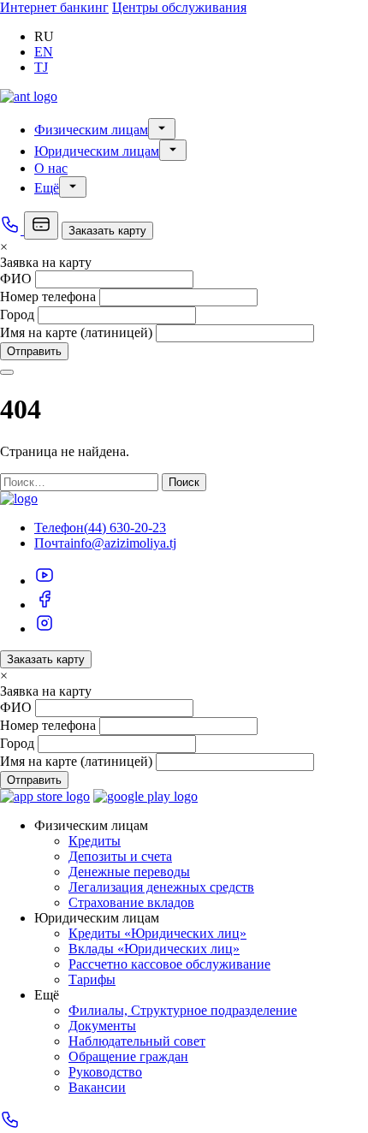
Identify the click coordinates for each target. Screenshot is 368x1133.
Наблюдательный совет (136, 1041)
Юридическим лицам (96, 151)
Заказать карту (107, 230)
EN (43, 51)
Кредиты (94, 840)
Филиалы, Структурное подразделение (182, 1010)
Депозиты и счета (120, 856)
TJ (41, 67)
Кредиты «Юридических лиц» (157, 933)
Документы (102, 1025)
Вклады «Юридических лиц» (154, 948)
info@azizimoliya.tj (123, 543)
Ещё (46, 188)
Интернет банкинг (54, 7)
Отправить (34, 351)
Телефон (59, 527)
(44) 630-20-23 (125, 527)
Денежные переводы (129, 871)
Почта (52, 543)
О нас (51, 168)
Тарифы (92, 979)
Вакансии (97, 1087)
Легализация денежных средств (161, 887)
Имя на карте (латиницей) (76, 332)
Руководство (105, 1072)
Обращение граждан (128, 1056)
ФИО (16, 278)
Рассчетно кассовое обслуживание (169, 964)
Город (17, 314)
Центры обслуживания (179, 7)
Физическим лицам (91, 129)
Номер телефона (48, 296)
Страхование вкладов (131, 902)
